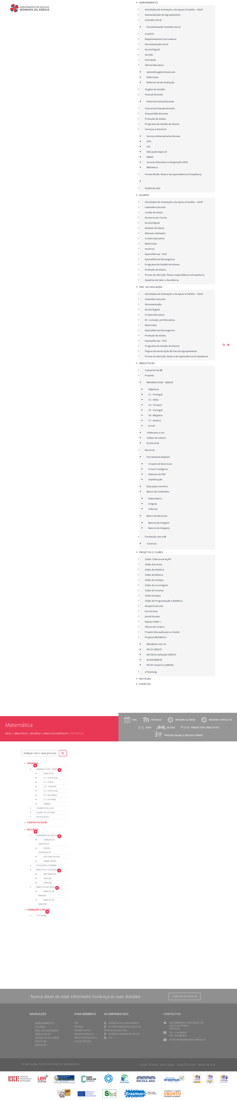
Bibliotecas (21, 733)
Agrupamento (44, 1023)
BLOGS (171, 727)
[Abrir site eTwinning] (197, 1078)
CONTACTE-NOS (183, 996)
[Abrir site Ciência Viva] (89, 1078)
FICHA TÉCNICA (149, 1064)
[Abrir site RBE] (20, 1078)
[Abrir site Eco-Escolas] (124, 1078)
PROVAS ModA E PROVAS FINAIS (183, 735)
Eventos (40, 1045)
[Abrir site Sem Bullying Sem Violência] (64, 1093)
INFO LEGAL (167, 1064)
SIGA (148, 727)
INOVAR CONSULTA (220, 719)
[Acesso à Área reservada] (228, 344)
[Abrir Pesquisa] (224, 344)
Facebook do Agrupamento (123, 1023)
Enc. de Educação (46, 1030)
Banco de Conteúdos (56, 733)
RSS (110, 1037)
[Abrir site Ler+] (43, 1078)
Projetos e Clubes (47, 1037)
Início (8, 733)
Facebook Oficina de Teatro (123, 1034)
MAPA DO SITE (206, 1064)
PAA (134, 719)
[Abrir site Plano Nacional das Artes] (108, 1078)
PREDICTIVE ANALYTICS (205, 727)
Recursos (35, 733)
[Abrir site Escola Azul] (146, 1078)
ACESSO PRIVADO (82, 1041)
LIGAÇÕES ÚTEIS (186, 1064)
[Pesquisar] (63, 753)
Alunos (40, 1026)
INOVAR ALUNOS (185, 719)
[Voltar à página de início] (33, 8)
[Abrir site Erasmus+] (174, 1078)
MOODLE (156, 719)
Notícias (40, 1041)
